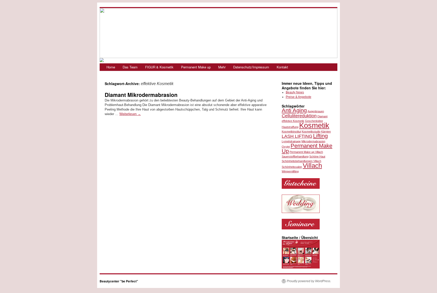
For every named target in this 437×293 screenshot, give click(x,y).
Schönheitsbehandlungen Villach (301, 161)
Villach (312, 165)
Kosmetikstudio (311, 131)
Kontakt (282, 67)
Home (110, 67)
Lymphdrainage (291, 141)
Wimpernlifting (290, 171)
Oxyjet (286, 146)
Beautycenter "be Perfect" (119, 281)
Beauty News (295, 92)
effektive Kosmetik (293, 120)
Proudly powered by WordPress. (309, 281)
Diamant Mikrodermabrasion (141, 94)
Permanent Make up (196, 67)
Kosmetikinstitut (291, 131)
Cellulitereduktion (299, 115)
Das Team (130, 67)
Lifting (320, 136)
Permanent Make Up (307, 148)
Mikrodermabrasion (313, 141)
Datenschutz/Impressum (251, 67)
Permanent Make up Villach (306, 151)
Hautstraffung (290, 126)
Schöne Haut (317, 156)
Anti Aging (294, 110)
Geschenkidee (314, 120)
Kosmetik (314, 125)
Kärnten (326, 131)
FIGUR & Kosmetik (159, 67)
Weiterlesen (130, 114)
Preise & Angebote (298, 97)
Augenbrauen (316, 111)
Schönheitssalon (292, 166)
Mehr (222, 67)
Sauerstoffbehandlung (295, 156)
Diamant (322, 116)
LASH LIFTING (297, 136)
